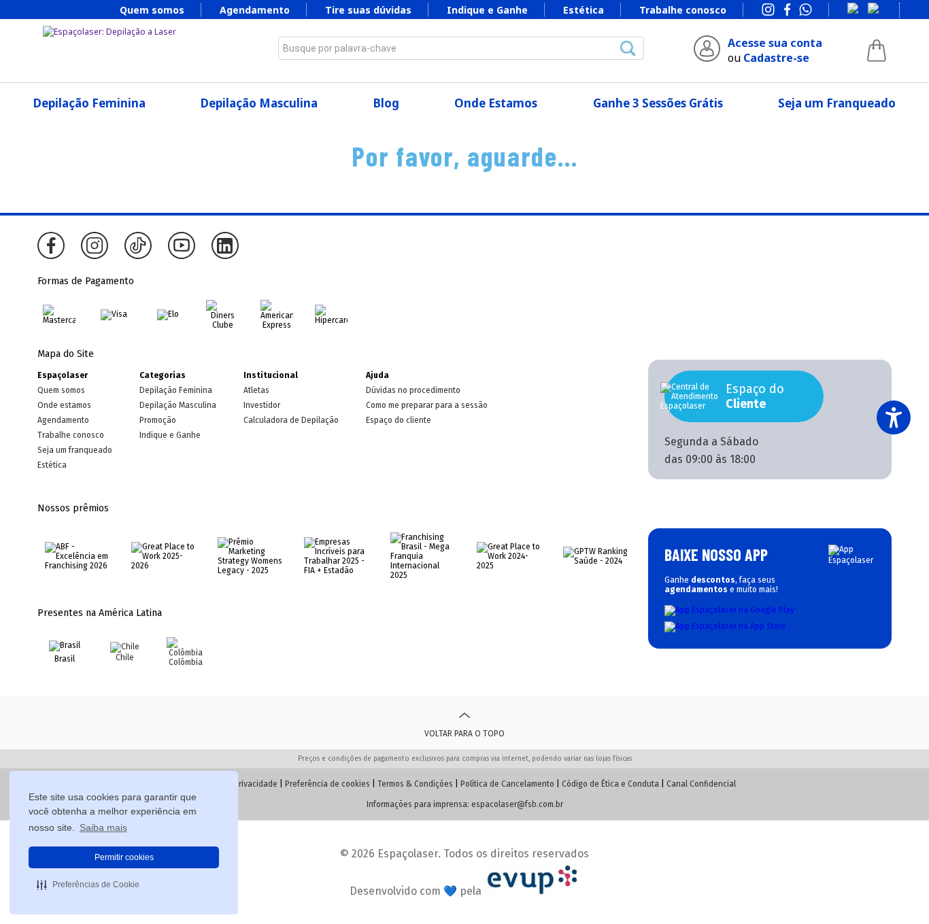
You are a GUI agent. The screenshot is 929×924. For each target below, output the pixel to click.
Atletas (256, 390)
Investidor (261, 405)
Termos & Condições (415, 784)
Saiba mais (103, 827)
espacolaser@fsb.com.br (517, 804)
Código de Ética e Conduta (610, 784)
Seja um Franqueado (837, 103)
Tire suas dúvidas (368, 9)
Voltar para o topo (464, 733)
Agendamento (255, 9)
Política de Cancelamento (507, 784)
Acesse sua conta (775, 42)
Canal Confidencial (701, 784)
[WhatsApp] (805, 10)
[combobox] (461, 48)
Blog (386, 103)
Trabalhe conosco (682, 9)
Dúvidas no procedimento (413, 390)
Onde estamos (64, 405)
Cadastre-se (776, 57)
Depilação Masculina (259, 103)
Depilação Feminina (89, 103)
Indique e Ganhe (487, 9)
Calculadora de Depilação (291, 420)
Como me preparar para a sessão (427, 405)
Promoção (157, 420)
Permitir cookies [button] (124, 857)
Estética (583, 9)
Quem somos (152, 9)
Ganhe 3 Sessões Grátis (658, 103)
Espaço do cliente (398, 420)
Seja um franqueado (74, 450)
